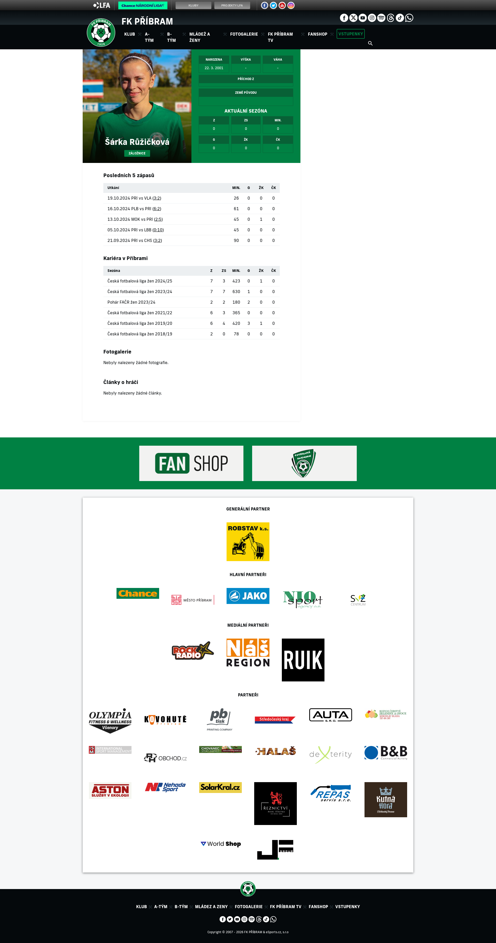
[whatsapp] (409, 17)
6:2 (157, 208)
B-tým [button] (171, 37)
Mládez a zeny (211, 906)
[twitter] (353, 17)
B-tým (181, 906)
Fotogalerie (244, 34)
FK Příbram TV (280, 37)
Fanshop (317, 34)
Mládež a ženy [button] (199, 37)
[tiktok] (400, 17)
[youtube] (363, 17)
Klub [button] (129, 34)
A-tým (160, 906)
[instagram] (372, 17)
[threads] (390, 17)
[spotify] (381, 17)
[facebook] (344, 17)
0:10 (158, 229)
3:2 (157, 198)
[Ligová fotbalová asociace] (101, 7)
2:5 (158, 219)
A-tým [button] (149, 37)
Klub (141, 906)
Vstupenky (350, 33)
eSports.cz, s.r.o (277, 932)
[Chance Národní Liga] (142, 7)
